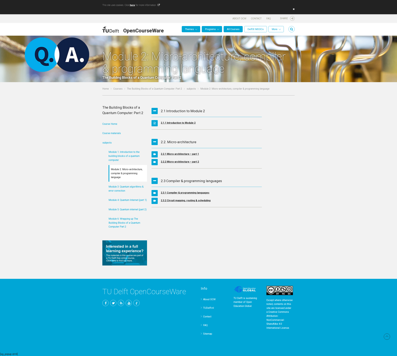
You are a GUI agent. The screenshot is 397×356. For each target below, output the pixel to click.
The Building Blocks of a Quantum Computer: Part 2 (154, 88)
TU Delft (136, 303)
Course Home (109, 123)
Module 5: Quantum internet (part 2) (128, 209)
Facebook (105, 303)
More (274, 29)
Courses (118, 88)
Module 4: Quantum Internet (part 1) (128, 200)
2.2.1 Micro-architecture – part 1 (180, 154)
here (132, 5)
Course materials (111, 133)
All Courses (233, 29)
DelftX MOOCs (256, 29)
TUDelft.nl (208, 307)
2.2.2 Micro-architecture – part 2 (180, 161)
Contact (256, 18)
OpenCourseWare (143, 30)
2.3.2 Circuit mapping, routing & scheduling (186, 200)
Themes (189, 29)
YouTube (129, 303)
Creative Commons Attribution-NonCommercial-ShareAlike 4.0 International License (277, 319)
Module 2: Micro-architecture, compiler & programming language (127, 173)
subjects (191, 88)
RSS (121, 303)
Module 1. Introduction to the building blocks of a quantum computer (124, 155)
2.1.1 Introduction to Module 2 (178, 122)
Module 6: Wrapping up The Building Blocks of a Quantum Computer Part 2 (124, 222)
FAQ (268, 18)
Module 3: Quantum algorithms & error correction (126, 188)
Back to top (387, 337)
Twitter (113, 303)
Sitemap (207, 333)
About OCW (239, 18)
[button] (293, 9)
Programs (210, 29)
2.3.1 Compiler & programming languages (185, 192)
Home (105, 88)
